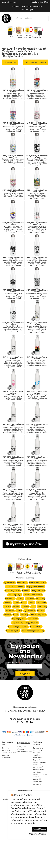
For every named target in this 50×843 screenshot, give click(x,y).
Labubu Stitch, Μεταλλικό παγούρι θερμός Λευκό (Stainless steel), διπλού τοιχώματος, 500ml (13, 127)
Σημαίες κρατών (19, 619)
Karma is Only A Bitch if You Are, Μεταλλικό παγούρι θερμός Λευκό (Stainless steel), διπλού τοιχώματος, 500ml (36, 160)
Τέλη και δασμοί (39, 760)
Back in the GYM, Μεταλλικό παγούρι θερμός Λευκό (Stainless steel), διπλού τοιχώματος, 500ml (36, 294)
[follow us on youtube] (27, 721)
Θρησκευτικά (29, 611)
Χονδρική (5, 748)
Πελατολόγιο (6, 750)
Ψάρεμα (7, 615)
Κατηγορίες (16, 6)
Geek (33, 607)
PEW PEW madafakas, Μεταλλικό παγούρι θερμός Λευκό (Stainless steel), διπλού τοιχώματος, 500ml (37, 361)
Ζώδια (19, 611)
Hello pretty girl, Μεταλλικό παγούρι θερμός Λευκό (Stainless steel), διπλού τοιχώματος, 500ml (13, 461)
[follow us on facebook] (18, 721)
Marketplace (26, 6)
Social (15, 615)
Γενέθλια (7, 607)
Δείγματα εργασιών (9, 753)
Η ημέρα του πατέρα (35, 587)
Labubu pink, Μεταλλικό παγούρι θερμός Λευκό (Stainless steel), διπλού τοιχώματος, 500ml (37, 127)
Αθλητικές (40, 599)
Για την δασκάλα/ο (37, 583)
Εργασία (25, 607)
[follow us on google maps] (31, 721)
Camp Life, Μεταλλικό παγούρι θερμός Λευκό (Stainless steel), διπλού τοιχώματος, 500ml (37, 194)
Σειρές (24, 603)
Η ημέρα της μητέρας (15, 587)
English (13, 2)
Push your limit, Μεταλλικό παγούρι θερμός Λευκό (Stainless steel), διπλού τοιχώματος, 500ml (37, 261)
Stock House (37, 6)
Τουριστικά (33, 619)
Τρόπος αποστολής (40, 774)
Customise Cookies (37, 834)
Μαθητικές (42, 607)
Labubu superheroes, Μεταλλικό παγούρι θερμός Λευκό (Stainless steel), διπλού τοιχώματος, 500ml (37, 94)
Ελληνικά (5, 2)
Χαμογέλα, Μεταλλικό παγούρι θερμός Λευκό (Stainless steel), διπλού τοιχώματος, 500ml (13, 528)
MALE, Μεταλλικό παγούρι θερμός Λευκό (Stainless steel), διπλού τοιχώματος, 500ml (37, 395)
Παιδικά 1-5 (10, 599)
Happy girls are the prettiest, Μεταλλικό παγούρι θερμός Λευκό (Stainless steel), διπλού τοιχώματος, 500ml (36, 494)
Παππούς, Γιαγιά (15, 595)
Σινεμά (16, 603)
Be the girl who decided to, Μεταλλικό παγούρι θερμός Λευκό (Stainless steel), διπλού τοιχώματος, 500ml (37, 461)
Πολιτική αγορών (37, 743)
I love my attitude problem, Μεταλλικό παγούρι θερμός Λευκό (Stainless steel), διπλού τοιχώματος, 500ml (13, 428)
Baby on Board (38, 591)
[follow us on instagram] (22, 721)
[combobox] (30, 17)
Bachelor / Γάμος (12, 591)
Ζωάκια (16, 607)
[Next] (40, 33)
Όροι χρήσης (38, 748)
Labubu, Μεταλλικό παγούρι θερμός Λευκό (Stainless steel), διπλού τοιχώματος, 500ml (13, 160)
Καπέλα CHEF (36, 627)
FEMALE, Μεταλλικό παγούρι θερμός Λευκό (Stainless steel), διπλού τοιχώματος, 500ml (13, 395)
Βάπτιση (25, 591)
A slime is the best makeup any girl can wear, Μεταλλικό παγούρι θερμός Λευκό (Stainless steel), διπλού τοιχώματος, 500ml (13, 494)
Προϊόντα (11, 62)
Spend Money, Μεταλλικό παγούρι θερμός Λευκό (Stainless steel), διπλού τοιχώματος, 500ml (37, 528)
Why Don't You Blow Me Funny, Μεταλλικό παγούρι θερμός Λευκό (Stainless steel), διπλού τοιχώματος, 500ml (13, 227)
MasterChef (22, 583)
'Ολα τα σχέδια (13, 631)
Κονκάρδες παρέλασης (18, 627)
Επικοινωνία (23, 743)
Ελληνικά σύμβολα (38, 615)
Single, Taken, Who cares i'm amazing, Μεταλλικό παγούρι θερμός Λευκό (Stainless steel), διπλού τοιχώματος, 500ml (37, 227)
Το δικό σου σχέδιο (27, 10)
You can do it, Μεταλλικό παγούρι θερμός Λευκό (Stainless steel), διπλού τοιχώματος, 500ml (13, 294)
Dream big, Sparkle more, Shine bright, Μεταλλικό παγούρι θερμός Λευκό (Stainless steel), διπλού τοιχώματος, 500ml (37, 327)
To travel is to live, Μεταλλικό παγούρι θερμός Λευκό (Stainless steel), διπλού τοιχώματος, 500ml (13, 327)
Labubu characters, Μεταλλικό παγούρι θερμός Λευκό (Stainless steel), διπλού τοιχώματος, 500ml (13, 94)
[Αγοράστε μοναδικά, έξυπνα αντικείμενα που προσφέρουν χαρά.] (6, 18)
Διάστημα (10, 611)
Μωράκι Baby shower (33, 595)
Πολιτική (40, 611)
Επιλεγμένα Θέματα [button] (37, 62)
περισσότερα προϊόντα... (27, 544)
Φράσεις (24, 615)
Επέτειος (7, 603)
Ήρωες (31, 603)
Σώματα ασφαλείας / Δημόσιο (25, 623)
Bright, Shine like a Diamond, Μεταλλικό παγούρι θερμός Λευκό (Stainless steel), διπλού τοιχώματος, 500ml (13, 362)
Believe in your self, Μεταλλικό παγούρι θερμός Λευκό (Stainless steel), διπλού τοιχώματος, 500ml (36, 428)
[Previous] (10, 33)
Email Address (13, 662)
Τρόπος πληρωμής (40, 762)
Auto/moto (41, 603)
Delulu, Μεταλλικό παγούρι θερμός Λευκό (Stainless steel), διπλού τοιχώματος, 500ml (13, 194)
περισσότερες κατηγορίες (33, 631)
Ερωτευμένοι (9, 583)
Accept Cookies (39, 829)
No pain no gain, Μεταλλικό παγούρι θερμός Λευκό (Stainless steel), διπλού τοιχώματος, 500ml (13, 261)
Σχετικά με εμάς (7, 743)
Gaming (20, 599)
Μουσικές (30, 599)
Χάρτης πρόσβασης (24, 752)
